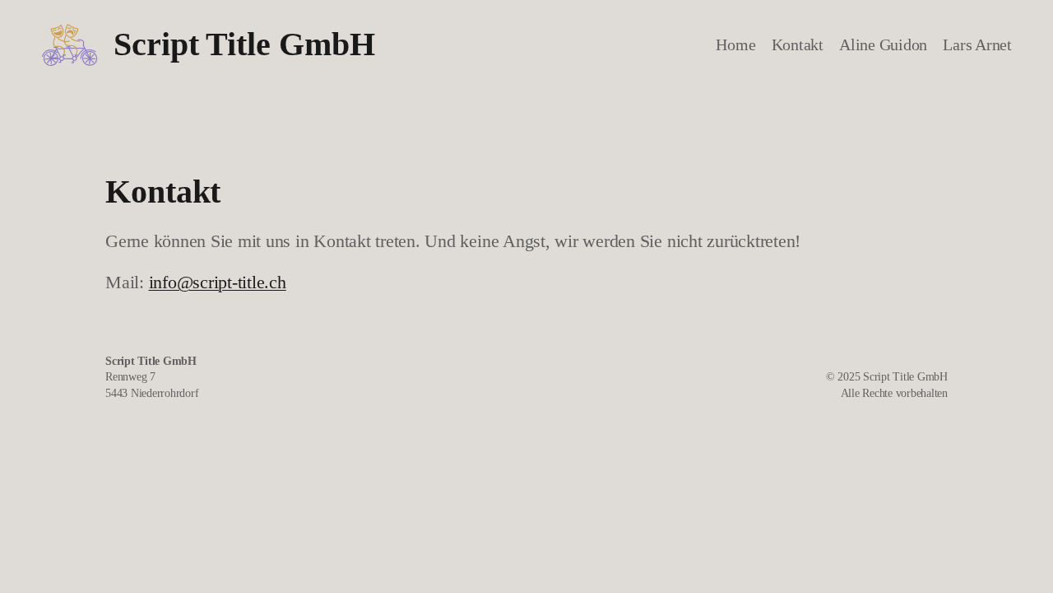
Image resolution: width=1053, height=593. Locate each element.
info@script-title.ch (217, 282)
